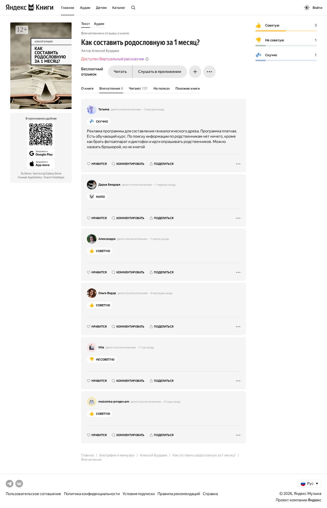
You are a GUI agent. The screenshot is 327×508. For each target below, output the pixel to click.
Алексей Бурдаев (105, 51)
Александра (107, 239)
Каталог (118, 8)
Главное (67, 8)
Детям (101, 8)
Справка (210, 494)
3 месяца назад (154, 109)
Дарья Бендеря (109, 184)
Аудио (85, 8)
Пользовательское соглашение (33, 494)
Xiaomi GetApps (54, 177)
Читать (120, 71)
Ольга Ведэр (107, 293)
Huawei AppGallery (30, 177)
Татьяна (103, 109)
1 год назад (146, 347)
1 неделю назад (165, 184)
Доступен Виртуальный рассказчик (112, 59)
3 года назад (172, 401)
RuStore (26, 173)
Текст (85, 24)
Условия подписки (139, 494)
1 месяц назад (159, 239)
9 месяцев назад (161, 293)
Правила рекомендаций (179, 494)
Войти (317, 8)
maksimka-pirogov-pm (113, 401)
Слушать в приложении (159, 71)
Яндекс (314, 500)
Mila (101, 347)
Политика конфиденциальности (92, 494)
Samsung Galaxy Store (47, 173)
